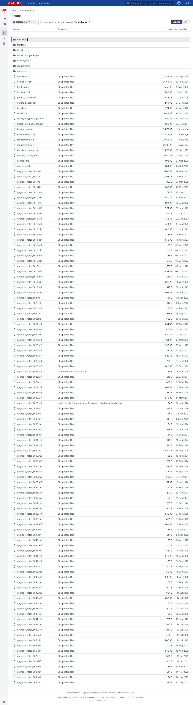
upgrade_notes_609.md (29, 677)
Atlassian (101, 700)
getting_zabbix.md (26, 97)
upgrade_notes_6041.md (29, 550)
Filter (186, 21)
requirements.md (25, 139)
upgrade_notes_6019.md (29, 287)
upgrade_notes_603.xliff (29, 419)
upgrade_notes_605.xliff (29, 640)
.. (17, 34)
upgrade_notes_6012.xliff (29, 218)
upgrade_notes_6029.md (29, 403)
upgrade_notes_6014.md (29, 234)
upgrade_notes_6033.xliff (30, 461)
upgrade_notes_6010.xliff (29, 197)
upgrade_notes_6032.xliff (29, 450)
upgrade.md (23, 160)
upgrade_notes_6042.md (29, 561)
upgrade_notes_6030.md (29, 424)
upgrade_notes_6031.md (29, 434)
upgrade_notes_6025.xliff (29, 366)
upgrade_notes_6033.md (29, 455)
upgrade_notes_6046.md (29, 603)
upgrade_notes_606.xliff (29, 650)
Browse (176, 21)
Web (13, 10)
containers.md (24, 76)
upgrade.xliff (23, 166)
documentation (27, 10)
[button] (4, 3)
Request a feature (109, 697)
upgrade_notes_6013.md (29, 224)
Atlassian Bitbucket (126, 693)
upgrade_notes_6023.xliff (29, 345)
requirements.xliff (25, 145)
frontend (21, 45)
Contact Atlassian (135, 697)
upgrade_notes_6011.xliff (29, 208)
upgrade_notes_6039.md (29, 519)
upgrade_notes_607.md (28, 656)
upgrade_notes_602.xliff (29, 303)
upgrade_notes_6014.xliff (29, 239)
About (122, 697)
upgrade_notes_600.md (29, 171)
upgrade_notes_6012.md (29, 213)
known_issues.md (25, 129)
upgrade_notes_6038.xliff (30, 513)
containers (22, 39)
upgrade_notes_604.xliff (29, 535)
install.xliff (22, 113)
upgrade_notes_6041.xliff (29, 556)
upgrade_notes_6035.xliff (30, 482)
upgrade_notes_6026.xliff (29, 376)
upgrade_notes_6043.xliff (30, 577)
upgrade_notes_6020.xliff (29, 313)
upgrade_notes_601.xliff (29, 187)
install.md (22, 108)
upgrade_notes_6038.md (29, 508)
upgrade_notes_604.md (29, 529)
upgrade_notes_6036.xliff (30, 492)
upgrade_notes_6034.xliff (30, 471)
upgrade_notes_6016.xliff (29, 261)
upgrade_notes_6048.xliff (30, 629)
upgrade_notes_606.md (29, 645)
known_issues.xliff (26, 134)
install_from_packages (28, 55)
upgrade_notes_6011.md (29, 203)
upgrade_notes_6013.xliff (29, 229)
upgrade (21, 71)
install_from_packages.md (30, 118)
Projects (31, 3)
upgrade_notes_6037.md (29, 498)
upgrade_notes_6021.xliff (29, 324)
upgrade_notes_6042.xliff (29, 566)
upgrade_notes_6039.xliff (30, 524)
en (61, 22)
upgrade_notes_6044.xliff (30, 587)
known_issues (24, 60)
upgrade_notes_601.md (28, 182)
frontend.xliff (23, 92)
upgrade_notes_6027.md (29, 382)
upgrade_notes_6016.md (29, 255)
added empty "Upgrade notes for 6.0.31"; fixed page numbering (90, 403)
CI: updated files (66, 76)
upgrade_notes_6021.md (29, 318)
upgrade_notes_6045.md (29, 592)
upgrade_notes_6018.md (29, 276)
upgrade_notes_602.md (29, 297)
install (20, 50)
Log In (187, 3)
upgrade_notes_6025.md (29, 361)
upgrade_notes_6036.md (29, 487)
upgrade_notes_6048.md (29, 624)
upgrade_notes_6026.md (29, 371)
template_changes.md (28, 150)
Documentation (91, 697)
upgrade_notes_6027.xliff (29, 387)
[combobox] (150, 3)
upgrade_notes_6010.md (29, 192)
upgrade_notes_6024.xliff (29, 355)
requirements (23, 66)
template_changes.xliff (28, 155)
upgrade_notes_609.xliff (29, 682)
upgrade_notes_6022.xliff (29, 334)
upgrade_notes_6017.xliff (29, 271)
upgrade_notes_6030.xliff (30, 429)
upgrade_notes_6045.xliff (30, 598)
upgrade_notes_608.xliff (29, 672)
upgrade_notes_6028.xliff (29, 398)
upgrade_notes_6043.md (29, 571)
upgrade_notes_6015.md (29, 245)
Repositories (44, 3)
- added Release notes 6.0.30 (72, 371)
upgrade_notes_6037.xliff (29, 503)
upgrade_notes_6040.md (29, 540)
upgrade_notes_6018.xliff (29, 282)
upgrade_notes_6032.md (29, 445)
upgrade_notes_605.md (29, 635)
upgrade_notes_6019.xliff (29, 292)
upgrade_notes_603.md (29, 413)
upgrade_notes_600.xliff (29, 176)
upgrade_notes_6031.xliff (29, 440)
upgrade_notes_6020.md (29, 308)
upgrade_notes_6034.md (29, 466)
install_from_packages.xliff (30, 124)
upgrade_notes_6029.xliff (29, 408)
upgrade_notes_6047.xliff (29, 619)
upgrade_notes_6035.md (29, 477)
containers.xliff (24, 81)
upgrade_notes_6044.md (29, 582)
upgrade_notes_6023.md (29, 340)
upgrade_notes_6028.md (29, 392)
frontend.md (23, 87)
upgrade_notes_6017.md (29, 266)
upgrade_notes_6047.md (29, 614)
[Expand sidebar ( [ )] (4, 702)
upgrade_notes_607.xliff (29, 661)
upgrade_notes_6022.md (29, 329)
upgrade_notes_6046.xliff (30, 608)
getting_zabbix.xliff (26, 102)
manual (69, 22)
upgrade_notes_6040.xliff (30, 545)
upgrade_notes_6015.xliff (29, 250)
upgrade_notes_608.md (29, 666)
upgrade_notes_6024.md (29, 350)
